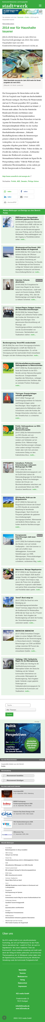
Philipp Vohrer (33, 181)
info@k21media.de (22, 1006)
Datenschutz (22, 983)
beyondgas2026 (18, 791)
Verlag (22, 980)
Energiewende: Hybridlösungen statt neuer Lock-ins (25, 537)
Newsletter (22, 970)
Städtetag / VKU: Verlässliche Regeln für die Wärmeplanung (26, 660)
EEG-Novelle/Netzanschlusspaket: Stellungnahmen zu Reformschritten (28, 364)
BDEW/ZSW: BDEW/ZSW (24, 631)
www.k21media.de (22, 1008)
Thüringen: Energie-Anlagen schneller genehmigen (25, 394)
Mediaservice (22, 976)
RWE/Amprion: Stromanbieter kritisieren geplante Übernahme (27, 218)
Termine (23, 973)
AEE (18, 181)
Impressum (22, 986)
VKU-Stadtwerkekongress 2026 (23, 822)
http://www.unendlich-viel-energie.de (16, 176)
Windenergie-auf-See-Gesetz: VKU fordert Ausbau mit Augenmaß (28, 248)
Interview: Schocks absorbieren (22, 281)
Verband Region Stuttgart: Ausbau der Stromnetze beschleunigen (28, 308)
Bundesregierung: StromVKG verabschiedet (19, 343)
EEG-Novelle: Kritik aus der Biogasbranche (25, 498)
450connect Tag (18, 832)
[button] (22, 69)
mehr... (23, 239)
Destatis (24, 181)
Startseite (20, 17)
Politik (27, 17)
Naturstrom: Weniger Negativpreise (28, 569)
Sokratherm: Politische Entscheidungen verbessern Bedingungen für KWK (25, 465)
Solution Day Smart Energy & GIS (23, 811)
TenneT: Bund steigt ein (24, 598)
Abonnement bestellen (15, 776)
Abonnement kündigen (15, 780)
